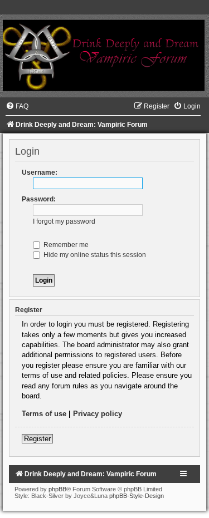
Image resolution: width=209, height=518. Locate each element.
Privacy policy (97, 414)
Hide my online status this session (94, 255)
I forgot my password (64, 221)
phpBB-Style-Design (136, 495)
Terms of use (44, 414)
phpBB (57, 489)
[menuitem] (17, 106)
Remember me (65, 245)
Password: (39, 199)
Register (37, 439)
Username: (39, 172)
